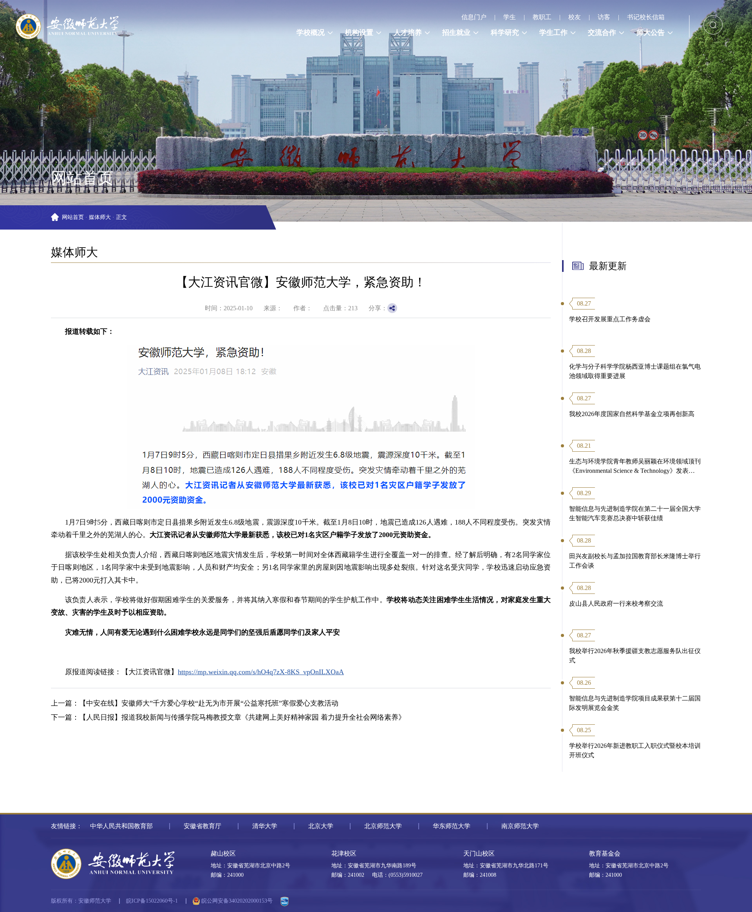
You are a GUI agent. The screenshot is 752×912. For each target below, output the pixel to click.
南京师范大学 (520, 826)
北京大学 (320, 826)
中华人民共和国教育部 (121, 826)
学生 (509, 17)
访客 (604, 17)
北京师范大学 (383, 826)
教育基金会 (604, 853)
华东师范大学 (451, 826)
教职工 (542, 17)
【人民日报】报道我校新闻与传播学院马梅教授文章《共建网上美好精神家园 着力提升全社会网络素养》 (242, 717)
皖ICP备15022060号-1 (152, 901)
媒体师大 (100, 217)
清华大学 (264, 826)
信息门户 (473, 17)
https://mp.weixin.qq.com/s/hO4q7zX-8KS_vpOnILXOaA (261, 672)
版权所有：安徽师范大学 (81, 901)
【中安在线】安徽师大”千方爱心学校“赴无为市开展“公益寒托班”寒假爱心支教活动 (208, 703)
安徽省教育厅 (202, 826)
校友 (574, 17)
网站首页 (73, 217)
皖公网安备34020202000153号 (236, 901)
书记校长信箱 (646, 17)
